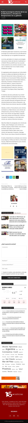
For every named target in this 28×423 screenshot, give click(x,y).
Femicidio (4, 356)
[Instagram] (14, 206)
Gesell (8, 356)
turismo (4, 371)
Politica (13, 366)
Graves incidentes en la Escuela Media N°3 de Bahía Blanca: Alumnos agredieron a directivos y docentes (13, 312)
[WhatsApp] (14, 177)
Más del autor (17, 213)
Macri (3, 359)
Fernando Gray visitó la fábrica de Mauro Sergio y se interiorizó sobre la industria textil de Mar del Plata (13, 323)
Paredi (23, 364)
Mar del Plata (7, 361)
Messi (22, 362)
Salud (20, 369)
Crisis (3, 354)
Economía (12, 354)
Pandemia (18, 364)
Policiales (3, 9)
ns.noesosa (14, 203)
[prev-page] (2, 239)
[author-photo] (14, 201)
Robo (17, 369)
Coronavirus (7, 352)
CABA (20, 349)
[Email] (17, 177)
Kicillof (12, 356)
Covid (15, 352)
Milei (3, 364)
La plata (21, 356)
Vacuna (10, 371)
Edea (16, 354)
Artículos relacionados (7, 213)
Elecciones (20, 354)
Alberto (20, 347)
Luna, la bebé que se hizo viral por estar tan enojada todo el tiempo (20, 187)
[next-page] (5, 239)
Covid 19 (20, 352)
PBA (6, 366)
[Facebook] (7, 177)
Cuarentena (7, 354)
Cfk (22, 349)
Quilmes (13, 369)
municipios (13, 364)
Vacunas (15, 371)
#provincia (13, 346)
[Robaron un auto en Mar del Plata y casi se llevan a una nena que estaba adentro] (5, 226)
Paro (3, 366)
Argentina (10, 349)
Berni (17, 349)
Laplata (16, 356)
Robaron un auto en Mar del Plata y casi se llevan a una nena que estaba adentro (16, 227)
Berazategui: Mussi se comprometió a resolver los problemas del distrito (7, 187)
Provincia (6, 369)
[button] (2, 2)
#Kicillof (5, 346)
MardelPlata (17, 362)
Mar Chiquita (10, 359)
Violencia (19, 371)
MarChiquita (19, 359)
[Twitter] (10, 177)
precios (17, 366)
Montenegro (7, 364)
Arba (3, 349)
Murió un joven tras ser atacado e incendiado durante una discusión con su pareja (17, 233)
